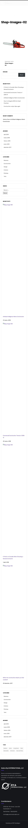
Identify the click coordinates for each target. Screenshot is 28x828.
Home (10, 748)
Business (6, 160)
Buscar (5, 72)
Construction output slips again (12, 106)
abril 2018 (6, 134)
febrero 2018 (7, 141)
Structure (12, 750)
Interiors (6, 170)
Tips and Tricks (19, 750)
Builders (5, 748)
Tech (5, 176)
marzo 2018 (7, 137)
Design (5, 166)
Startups (6, 173)
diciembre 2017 (7, 147)
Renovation (6, 750)
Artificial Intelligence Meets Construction (14, 98)
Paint (22, 748)
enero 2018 (6, 144)
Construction (7, 163)
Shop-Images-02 (9, 64)
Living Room (16, 748)
